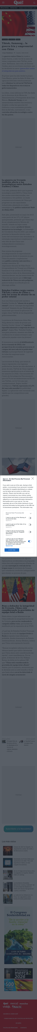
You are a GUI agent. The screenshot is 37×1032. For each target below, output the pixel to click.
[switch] (29, 518)
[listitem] (18, 513)
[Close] (33, 479)
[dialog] (18, 516)
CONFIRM (11, 550)
